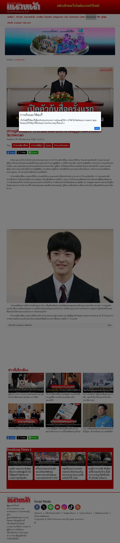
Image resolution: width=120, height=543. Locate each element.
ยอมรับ (97, 128)
